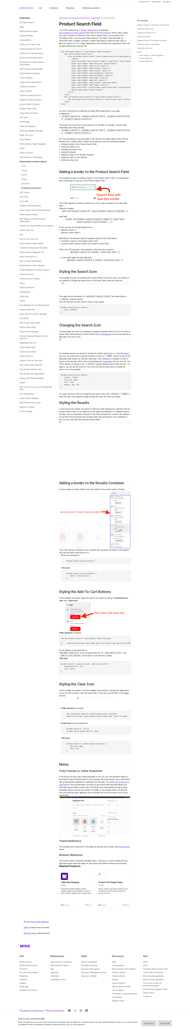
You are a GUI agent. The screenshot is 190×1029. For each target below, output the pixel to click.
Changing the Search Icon (80, 325)
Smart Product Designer (29, 398)
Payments (24, 969)
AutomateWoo (25, 40)
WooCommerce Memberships (31, 69)
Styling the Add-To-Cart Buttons (85, 592)
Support (27, 927)
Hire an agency (118, 990)
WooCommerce (26, 962)
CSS (82, 790)
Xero (21, 234)
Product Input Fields (28, 327)
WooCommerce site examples (124, 969)
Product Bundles (26, 78)
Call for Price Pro (26, 356)
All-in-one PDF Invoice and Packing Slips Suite (36, 388)
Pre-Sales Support (27, 22)
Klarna (22, 148)
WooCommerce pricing (28, 965)
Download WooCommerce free (155, 969)
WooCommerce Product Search (33, 161)
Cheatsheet (107, 361)
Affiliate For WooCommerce (30, 100)
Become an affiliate (89, 976)
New (52, 969)
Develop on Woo (144, 2)
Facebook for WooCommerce (31, 53)
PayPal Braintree (26, 36)
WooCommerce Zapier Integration (33, 144)
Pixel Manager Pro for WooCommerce (35, 305)
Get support (166, 2)
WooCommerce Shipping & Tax (32, 252)
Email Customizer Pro (28, 257)
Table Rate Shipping (27, 126)
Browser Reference (71, 855)
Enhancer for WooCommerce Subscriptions (37, 226)
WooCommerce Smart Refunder (32, 265)
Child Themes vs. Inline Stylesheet (80, 770)
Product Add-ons (26, 230)
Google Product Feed (28, 109)
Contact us (147, 996)
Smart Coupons (26, 91)
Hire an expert (156, 2)
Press (145, 965)
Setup (23, 166)
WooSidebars (25, 292)
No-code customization (29, 972)
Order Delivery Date (27, 347)
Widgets (24, 179)
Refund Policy (148, 993)
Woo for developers (89, 962)
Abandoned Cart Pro (28, 343)
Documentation (85, 18)
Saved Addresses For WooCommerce (34, 270)
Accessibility (117, 997)
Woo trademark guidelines (153, 976)
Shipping (23, 983)
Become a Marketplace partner (93, 972)
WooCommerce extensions (61, 962)
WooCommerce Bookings (30, 73)
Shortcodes (25, 183)
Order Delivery (25, 139)
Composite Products (28, 86)
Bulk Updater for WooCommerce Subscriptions (32, 220)
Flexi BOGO (24, 318)
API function (105, 33)
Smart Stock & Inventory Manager (33, 314)
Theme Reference (70, 841)
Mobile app (24, 986)
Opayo (22, 301)
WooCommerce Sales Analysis (31, 243)
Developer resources (89, 965)
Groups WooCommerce (29, 113)
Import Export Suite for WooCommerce (35, 210)
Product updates (118, 972)
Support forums (118, 1001)
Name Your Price (26, 135)
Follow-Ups (24, 296)
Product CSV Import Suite (30, 44)
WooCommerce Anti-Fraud (30, 403)
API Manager (25, 122)
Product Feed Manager (29, 332)
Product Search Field (89, 30)
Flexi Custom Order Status (30, 323)
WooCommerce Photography (31, 157)
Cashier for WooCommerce (30, 95)
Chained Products (27, 274)
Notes (64, 764)
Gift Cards (24, 117)
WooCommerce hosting (121, 986)
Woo (64, 885)
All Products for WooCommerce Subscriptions (32, 63)
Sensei (22, 283)
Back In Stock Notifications (31, 261)
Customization (95, 18)
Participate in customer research (125, 993)
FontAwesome (105, 334)
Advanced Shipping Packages (31, 131)
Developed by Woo (58, 979)
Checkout (23, 979)
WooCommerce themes (59, 965)
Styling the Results (74, 403)
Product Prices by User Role (31, 360)
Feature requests (118, 983)
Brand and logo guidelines (153, 979)
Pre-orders (24, 197)
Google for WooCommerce (30, 206)
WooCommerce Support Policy (155, 989)
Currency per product (28, 352)
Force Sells (24, 201)
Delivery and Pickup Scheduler (32, 378)
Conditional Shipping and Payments (34, 248)
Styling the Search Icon (78, 271)
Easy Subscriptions (27, 394)
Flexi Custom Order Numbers (31, 365)
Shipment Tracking (27, 407)
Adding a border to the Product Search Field (94, 172)
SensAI (22, 382)
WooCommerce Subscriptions (31, 58)
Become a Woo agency (90, 969)
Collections (54, 976)
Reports (24, 175)
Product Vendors (26, 153)
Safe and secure (30, 933)
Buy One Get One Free (29, 239)
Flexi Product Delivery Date (30, 369)
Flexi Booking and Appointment (32, 374)
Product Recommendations (30, 82)
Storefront (126, 847)
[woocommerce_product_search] (72, 33)
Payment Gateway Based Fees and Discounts (34, 337)
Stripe (22, 27)
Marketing (23, 976)
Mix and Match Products (29, 104)
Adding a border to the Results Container (91, 483)
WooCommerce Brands (29, 214)
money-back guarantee (39, 922)
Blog (114, 962)
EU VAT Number (26, 411)
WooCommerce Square (29, 31)
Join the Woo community (153, 972)
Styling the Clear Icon (76, 684)
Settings (24, 170)
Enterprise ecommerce (28, 990)
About (145, 962)
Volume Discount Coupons (30, 279)
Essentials (54, 972)
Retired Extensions (27, 287)
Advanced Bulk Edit (27, 309)
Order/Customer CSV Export (31, 49)
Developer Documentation (31, 188)
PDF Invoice (24, 192)
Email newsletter (118, 976)
